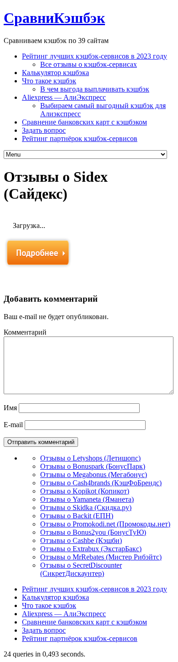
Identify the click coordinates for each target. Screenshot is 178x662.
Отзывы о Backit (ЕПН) (76, 516)
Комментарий (25, 332)
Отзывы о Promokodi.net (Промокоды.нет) (105, 524)
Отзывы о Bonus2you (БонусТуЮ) (93, 532)
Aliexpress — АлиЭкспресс (64, 97)
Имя (10, 408)
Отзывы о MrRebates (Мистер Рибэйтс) (101, 557)
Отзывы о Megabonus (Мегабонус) (93, 474)
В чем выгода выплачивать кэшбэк (94, 89)
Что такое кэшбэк (49, 81)
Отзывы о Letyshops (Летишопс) (90, 458)
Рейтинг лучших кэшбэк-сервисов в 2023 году (94, 56)
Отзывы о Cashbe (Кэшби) (81, 540)
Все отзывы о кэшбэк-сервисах (88, 64)
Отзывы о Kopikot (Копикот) (84, 491)
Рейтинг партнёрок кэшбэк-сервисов (79, 138)
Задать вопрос (44, 130)
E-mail (13, 425)
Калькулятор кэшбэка (55, 72)
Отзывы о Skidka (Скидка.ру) (85, 507)
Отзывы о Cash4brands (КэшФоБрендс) (101, 483)
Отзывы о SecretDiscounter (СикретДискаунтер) (81, 569)
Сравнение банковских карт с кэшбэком (84, 122)
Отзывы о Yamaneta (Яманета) (87, 499)
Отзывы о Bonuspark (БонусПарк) (92, 466)
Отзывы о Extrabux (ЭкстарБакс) (90, 549)
